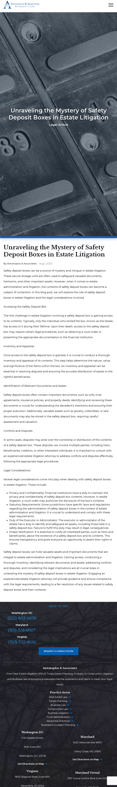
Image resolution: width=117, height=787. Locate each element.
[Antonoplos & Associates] (21, 6)
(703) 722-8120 (22, 642)
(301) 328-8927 (22, 630)
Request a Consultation (58, 651)
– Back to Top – (58, 606)
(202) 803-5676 (21, 618)
